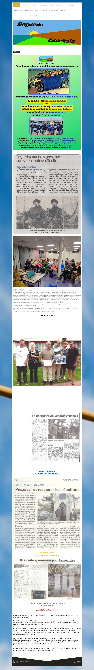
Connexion (78, 661)
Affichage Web (77, 662)
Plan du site (27, 661)
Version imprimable (19, 661)
